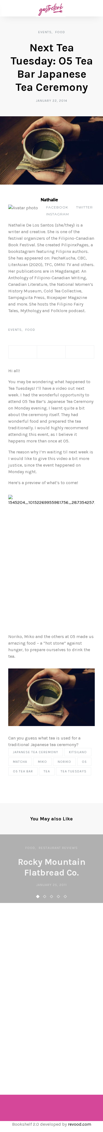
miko (42, 762)
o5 (84, 762)
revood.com (79, 1124)
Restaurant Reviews (58, 848)
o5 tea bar (23, 771)
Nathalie (49, 199)
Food (60, 32)
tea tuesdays (74, 771)
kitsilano (78, 752)
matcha (20, 762)
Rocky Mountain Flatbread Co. (51, 867)
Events (45, 32)
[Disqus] (51, 991)
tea (47, 771)
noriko (64, 762)
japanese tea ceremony (35, 752)
